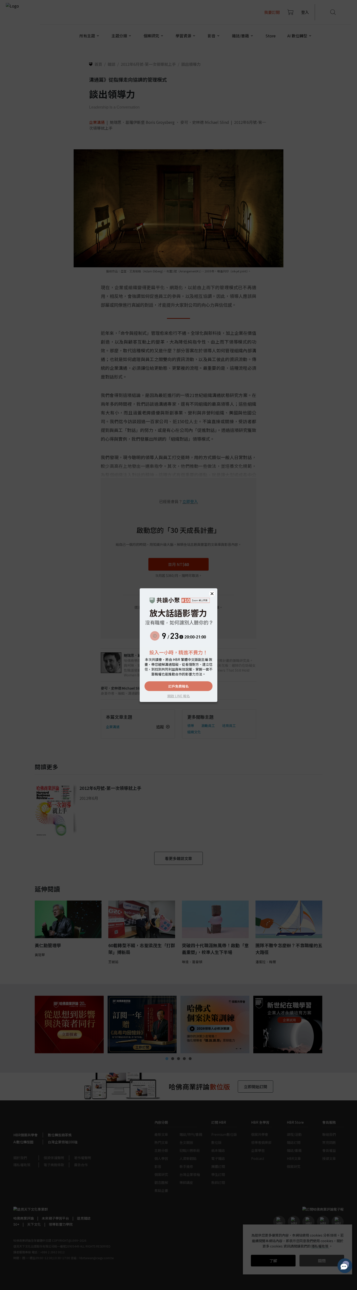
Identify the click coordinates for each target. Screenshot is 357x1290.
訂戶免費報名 (178, 686)
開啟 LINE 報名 (178, 695)
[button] (212, 594)
